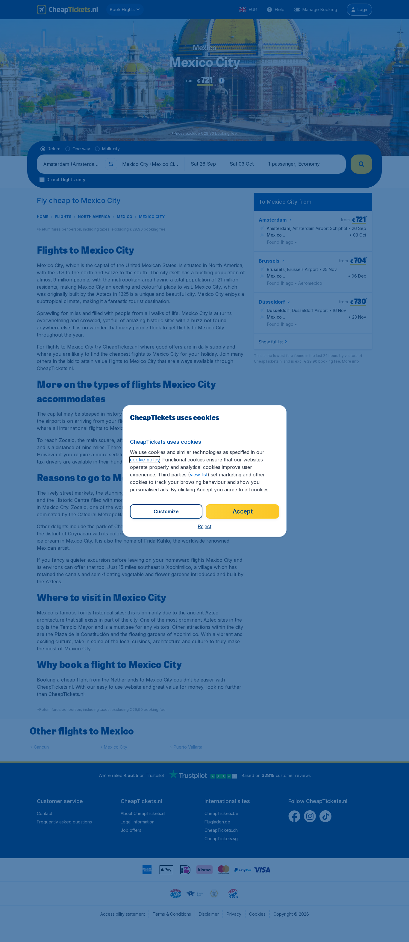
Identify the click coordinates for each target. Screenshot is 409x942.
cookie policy (145, 460)
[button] (204, 526)
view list (198, 475)
